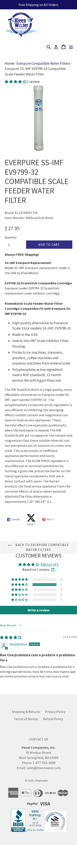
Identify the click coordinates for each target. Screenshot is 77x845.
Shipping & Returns (26, 712)
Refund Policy (53, 719)
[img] (11, 637)
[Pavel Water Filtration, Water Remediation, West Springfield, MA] (28, 831)
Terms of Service (26, 719)
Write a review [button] (38, 610)
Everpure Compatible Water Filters (43, 63)
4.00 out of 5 (49, 564)
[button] (16, 81)
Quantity (10, 237)
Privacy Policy (55, 712)
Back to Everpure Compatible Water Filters (42, 547)
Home (9, 63)
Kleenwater (41, 780)
